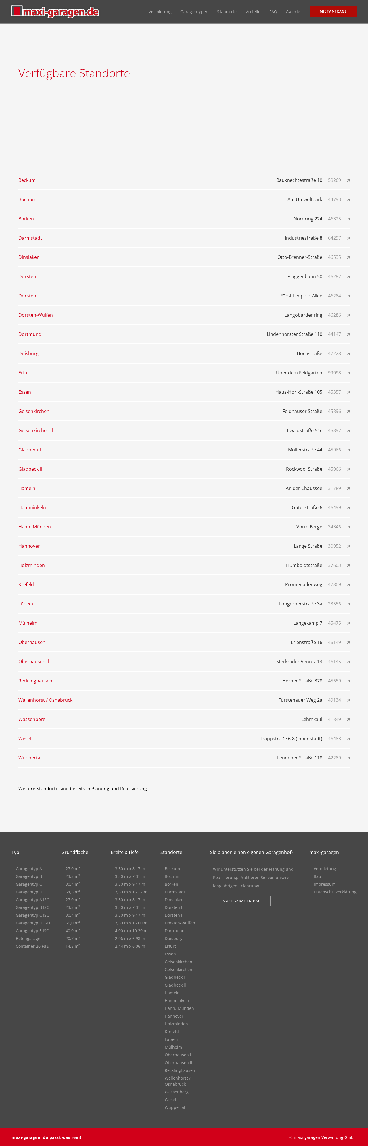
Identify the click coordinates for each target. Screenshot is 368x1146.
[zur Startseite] (55, 11)
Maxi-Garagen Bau (242, 901)
